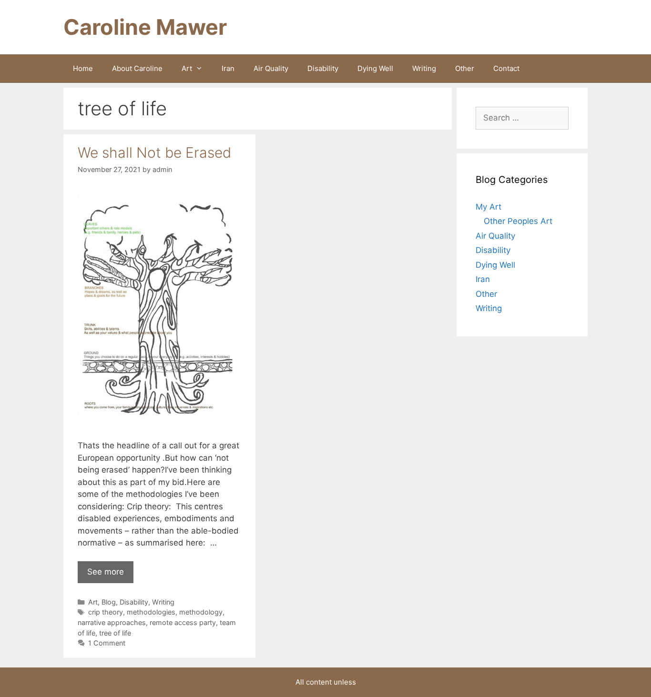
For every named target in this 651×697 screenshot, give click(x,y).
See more (105, 571)
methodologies (151, 612)
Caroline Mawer (145, 27)
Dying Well (375, 68)
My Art (488, 207)
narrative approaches (112, 622)
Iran (228, 68)
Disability (322, 68)
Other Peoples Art (518, 221)
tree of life (115, 633)
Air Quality (271, 68)
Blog (109, 602)
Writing (424, 68)
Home (83, 68)
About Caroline (137, 68)
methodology (201, 612)
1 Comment (106, 643)
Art (187, 68)
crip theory (105, 612)
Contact (506, 68)
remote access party (183, 622)
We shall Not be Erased (154, 152)
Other (464, 68)
